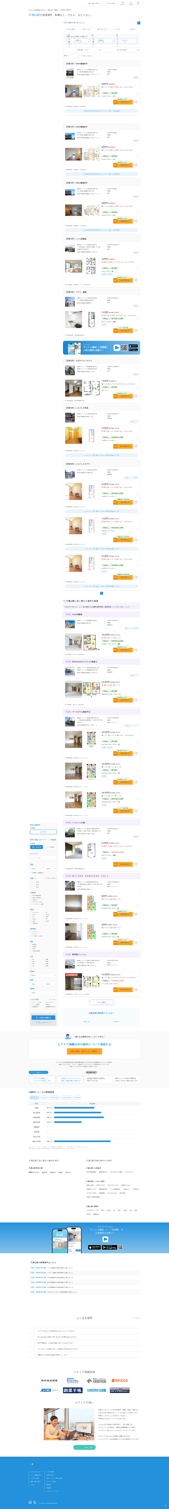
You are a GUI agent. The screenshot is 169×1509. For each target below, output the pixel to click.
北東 (47, 966)
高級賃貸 (102, 1193)
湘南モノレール (34, 1172)
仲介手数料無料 (37, 895)
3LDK (47, 921)
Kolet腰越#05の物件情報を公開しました (60, 1282)
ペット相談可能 (115, 1189)
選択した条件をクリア (44, 1022)
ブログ (33, 1485)
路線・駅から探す (36, 1481)
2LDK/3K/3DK (66, 1098)
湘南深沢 (52, 1172)
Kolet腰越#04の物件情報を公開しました (60, 1277)
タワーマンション (113, 1185)
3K (46, 919)
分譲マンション (126, 1185)
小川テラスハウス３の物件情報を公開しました (62, 1292)
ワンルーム (36, 912)
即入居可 (122, 1193)
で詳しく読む (88, 1447)
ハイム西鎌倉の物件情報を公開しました (60, 1268)
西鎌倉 (60, 1172)
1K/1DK (43, 1098)
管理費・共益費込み (38, 873)
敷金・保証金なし (37, 897)
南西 (47, 961)
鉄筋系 (34, 944)
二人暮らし (135, 1189)
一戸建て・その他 (37, 936)
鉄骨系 (34, 946)
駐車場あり (36, 1006)
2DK (47, 917)
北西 (47, 963)
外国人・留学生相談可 (93, 1197)
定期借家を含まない (51, 1007)
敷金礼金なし (103, 1172)
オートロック (49, 1002)
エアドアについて (36, 1472)
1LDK (47, 915)
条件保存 (44, 832)
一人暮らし (126, 1189)
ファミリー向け (91, 1193)
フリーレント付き (37, 902)
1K (46, 912)
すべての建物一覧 (36, 1475)
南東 (47, 959)
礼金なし (35, 900)
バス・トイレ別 (37, 1002)
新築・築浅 (90, 1185)
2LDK (34, 919)
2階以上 (48, 1004)
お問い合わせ (50, 1475)
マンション (36, 932)
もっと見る (102, 1002)
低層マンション (91, 1189)
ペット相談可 (36, 1004)
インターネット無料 (38, 904)
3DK (34, 921)
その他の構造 (36, 951)
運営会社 (48, 1485)
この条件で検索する (44, 1018)
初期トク (66, 56)
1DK (34, 915)
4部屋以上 (35, 923)
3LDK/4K (77, 1098)
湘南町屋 (44, 1172)
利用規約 (48, 1488)
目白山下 (68, 1172)
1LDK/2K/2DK (54, 1098)
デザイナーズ (101, 1185)
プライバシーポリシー (52, 1491)
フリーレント (129, 1172)
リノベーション (112, 1193)
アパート (35, 934)
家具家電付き (103, 1189)
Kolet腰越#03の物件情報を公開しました (60, 1287)
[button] (165, 1505)
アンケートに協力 (51, 1481)
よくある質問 (50, 1472)
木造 (34, 949)
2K (33, 917)
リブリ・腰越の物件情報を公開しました (60, 1273)
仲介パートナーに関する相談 (54, 1478)
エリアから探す (35, 1478)
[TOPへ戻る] (37, 3)
